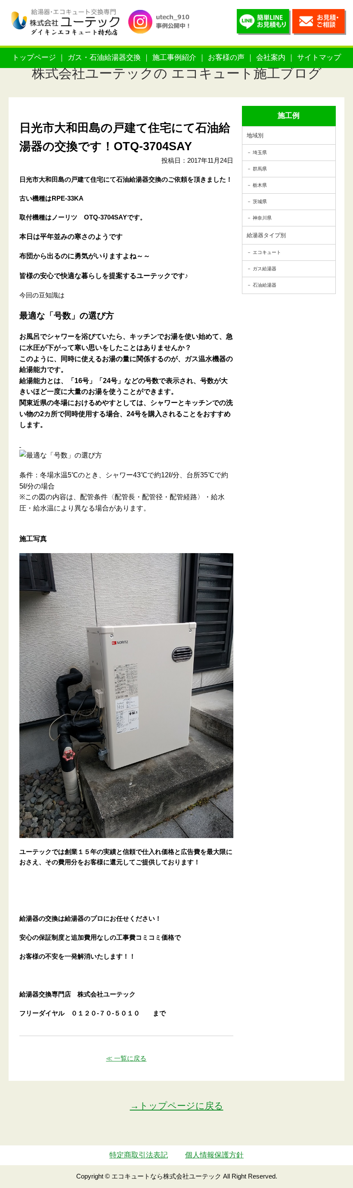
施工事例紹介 (174, 57)
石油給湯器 (264, 285)
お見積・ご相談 (319, 24)
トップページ (34, 57)
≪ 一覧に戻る (126, 1058)
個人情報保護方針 (214, 1155)
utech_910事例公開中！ (161, 30)
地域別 (255, 135)
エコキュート (267, 252)
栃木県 (260, 185)
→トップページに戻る (176, 1106)
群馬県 (260, 168)
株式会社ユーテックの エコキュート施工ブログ (177, 73)
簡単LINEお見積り (264, 24)
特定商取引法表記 (138, 1155)
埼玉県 (260, 152)
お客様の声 (226, 57)
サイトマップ (319, 57)
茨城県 (260, 201)
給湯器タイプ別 (266, 235)
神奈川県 (262, 217)
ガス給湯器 (264, 268)
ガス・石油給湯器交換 (104, 57)
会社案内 (270, 57)
